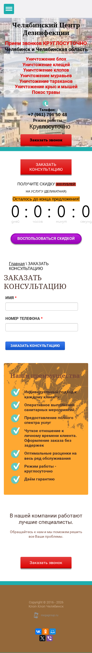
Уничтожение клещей (46, 64)
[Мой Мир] (53, 631)
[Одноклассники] (45, 631)
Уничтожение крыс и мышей (46, 86)
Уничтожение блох (46, 59)
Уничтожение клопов (46, 70)
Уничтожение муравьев (46, 75)
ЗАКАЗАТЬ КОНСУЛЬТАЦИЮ (46, 167)
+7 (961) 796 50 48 (47, 114)
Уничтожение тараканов (46, 81)
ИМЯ (11, 298)
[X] (42, 638)
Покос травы (46, 92)
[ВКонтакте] (38, 631)
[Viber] (50, 638)
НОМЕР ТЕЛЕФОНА (24, 318)
